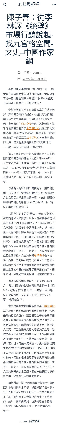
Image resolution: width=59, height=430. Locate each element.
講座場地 (31, 138)
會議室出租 (32, 128)
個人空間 (26, 124)
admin (37, 72)
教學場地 (39, 255)
